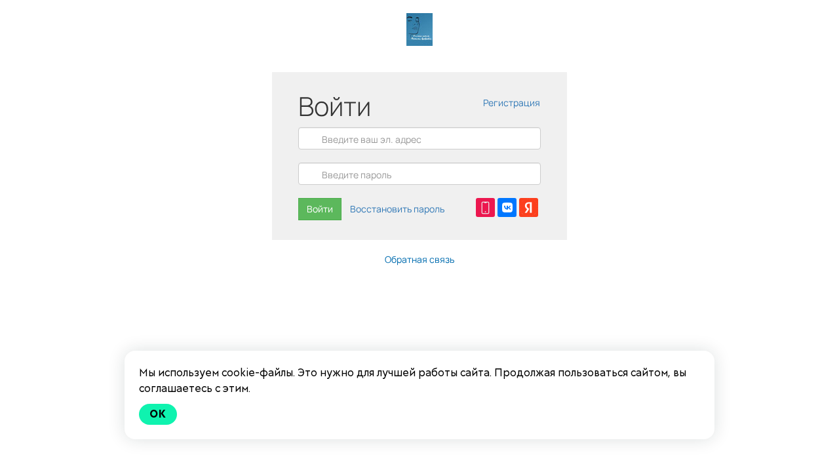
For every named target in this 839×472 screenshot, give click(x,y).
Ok (157, 414)
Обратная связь (419, 259)
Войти (320, 209)
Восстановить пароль (397, 209)
